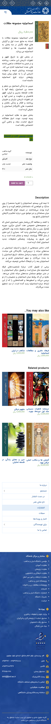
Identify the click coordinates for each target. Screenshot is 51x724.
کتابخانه (44, 588)
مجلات (42, 513)
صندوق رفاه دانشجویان (38, 622)
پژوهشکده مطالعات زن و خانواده (35, 585)
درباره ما (43, 485)
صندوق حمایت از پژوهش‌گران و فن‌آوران (32, 618)
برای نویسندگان (40, 524)
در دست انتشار (38, 496)
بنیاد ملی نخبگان (41, 626)
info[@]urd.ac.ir (9, 677)
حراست (44, 600)
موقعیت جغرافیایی (37, 687)
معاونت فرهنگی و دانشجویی (36, 573)
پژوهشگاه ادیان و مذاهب (37, 581)
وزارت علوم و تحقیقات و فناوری (35, 614)
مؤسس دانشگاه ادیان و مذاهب (35, 561)
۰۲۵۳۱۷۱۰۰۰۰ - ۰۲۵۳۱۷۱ (11, 661)
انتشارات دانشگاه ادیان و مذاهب (35, 592)
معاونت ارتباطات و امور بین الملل (35, 577)
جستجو (43, 490)
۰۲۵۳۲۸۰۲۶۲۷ (8, 666)
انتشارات (41, 507)
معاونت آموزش (41, 565)
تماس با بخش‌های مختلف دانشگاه (31, 682)
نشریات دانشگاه (41, 596)
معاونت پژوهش (41, 569)
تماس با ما (42, 530)
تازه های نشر (39, 502)
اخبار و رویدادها (40, 519)
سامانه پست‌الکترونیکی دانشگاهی (31, 692)
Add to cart (17, 183)
